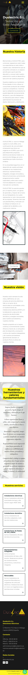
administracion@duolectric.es (13, 646)
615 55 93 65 (13, 643)
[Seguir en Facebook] (4, 662)
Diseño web (15, 671)
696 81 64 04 (13, 641)
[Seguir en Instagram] (7, 662)
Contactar (14, 30)
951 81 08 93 (13, 639)
